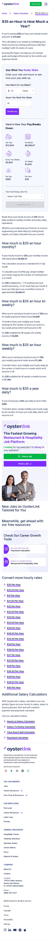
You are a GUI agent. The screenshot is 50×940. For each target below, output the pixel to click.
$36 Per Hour (14, 644)
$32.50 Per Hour (15, 611)
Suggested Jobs (23, 205)
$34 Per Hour (14, 628)
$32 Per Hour (13, 606)
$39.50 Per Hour (15, 682)
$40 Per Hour (14, 687)
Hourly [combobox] (25, 91)
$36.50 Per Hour (15, 649)
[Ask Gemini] (11, 771)
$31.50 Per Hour (15, 601)
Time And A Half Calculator (21, 732)
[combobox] (25, 196)
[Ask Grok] (17, 771)
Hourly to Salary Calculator (21, 721)
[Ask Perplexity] (28, 771)
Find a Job (36, 4)
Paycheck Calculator (17, 737)
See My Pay (12, 111)
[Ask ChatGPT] (22, 771)
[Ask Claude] (6, 771)
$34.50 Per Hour (15, 633)
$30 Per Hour (14, 584)
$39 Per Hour (14, 676)
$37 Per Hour (13, 655)
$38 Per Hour (14, 666)
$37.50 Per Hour (15, 660)
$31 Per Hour (13, 595)
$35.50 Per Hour (15, 639)
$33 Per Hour (14, 617)
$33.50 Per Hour (15, 622)
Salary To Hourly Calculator (21, 727)
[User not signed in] (45, 4)
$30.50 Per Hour (15, 590)
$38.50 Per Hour (15, 671)
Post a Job (23, 464)
